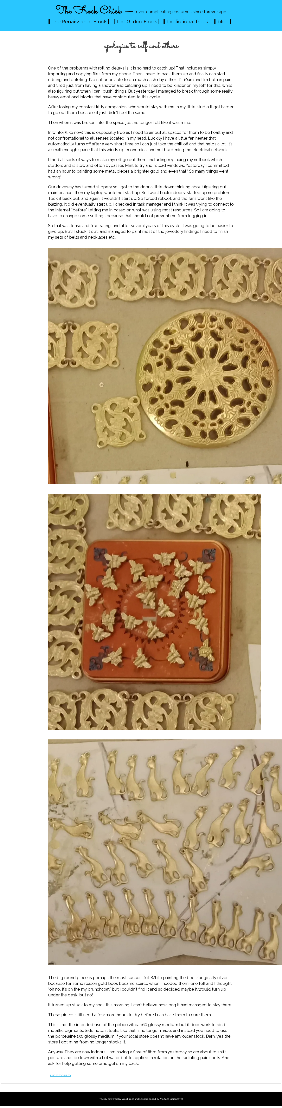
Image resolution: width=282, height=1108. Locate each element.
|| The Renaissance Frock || (79, 21)
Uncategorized (60, 1075)
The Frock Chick (88, 11)
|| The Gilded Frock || (137, 21)
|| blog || (223, 21)
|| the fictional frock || (187, 21)
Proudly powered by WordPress (116, 1098)
